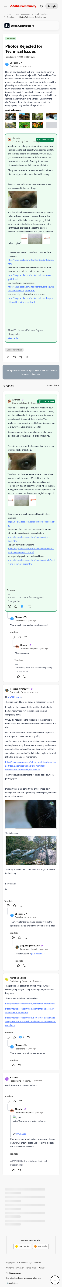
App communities (23, 14)
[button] (6, 7)
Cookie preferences (13, 1273)
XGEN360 (14, 1077)
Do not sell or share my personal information (24, 1278)
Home (9, 14)
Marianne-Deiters (18, 977)
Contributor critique (14, 350)
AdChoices (13, 1283)
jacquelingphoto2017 (19, 688)
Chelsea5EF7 (16, 62)
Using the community (15, 1268)
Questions (10, 17)
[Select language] (41, 6)
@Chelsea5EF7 (14, 696)
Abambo (16, 138)
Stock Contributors (42, 14)
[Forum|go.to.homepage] (23, 6)
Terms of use (31, 1268)
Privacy (42, 1268)
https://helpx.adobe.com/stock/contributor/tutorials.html (30, 1003)
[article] (31, 503)
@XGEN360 (21, 1133)
